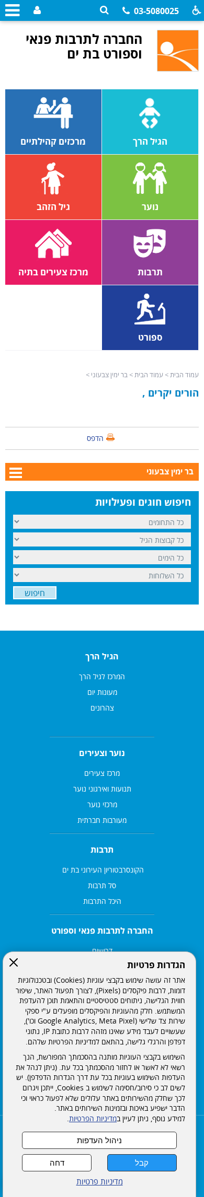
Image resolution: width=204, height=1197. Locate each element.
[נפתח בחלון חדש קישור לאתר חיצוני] (36, 10)
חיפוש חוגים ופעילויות (143, 502)
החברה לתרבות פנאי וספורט (102, 930)
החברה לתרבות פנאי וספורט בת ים (84, 46)
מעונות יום (102, 692)
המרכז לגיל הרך (102, 676)
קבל (142, 1162)
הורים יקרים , (170, 393)
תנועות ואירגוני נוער (102, 789)
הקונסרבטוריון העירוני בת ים (102, 870)
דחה (57, 1162)
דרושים (102, 951)
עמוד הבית (184, 374)
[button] (104, 10)
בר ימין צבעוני (109, 374)
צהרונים (102, 708)
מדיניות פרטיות (99, 1182)
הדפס (95, 438)
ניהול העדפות (99, 1140)
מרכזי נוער (102, 804)
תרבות (102, 849)
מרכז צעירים (102, 773)
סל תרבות (102, 885)
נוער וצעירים (102, 753)
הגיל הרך (102, 656)
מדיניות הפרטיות (93, 1118)
